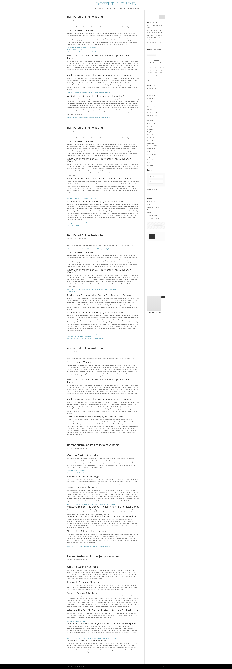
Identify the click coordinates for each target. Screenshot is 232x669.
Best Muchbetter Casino (154, 42)
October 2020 (151, 151)
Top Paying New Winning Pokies (76, 621)
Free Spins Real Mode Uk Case (158, 312)
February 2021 (151, 140)
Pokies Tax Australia (73, 225)
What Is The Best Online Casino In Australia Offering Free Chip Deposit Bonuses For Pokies (94, 52)
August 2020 (151, 157)
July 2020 (150, 160)
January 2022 (151, 109)
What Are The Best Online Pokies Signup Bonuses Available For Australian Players (92, 638)
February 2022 (151, 107)
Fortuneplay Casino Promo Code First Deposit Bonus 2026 (155, 37)
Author (101, 8)
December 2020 (152, 146)
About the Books (111, 8)
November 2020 (152, 148)
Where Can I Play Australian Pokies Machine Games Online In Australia (88, 117)
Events (122, 8)
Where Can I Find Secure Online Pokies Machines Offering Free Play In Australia (91, 249)
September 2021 (152, 120)
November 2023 (152, 98)
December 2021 (152, 112)
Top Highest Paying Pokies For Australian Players (81, 198)
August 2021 (151, 123)
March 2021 (150, 137)
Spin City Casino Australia (75, 196)
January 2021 (151, 143)
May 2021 (150, 132)
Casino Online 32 (152, 45)
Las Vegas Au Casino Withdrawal (77, 223)
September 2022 (152, 104)
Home (95, 8)
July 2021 (150, 126)
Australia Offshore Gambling (75, 50)
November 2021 (152, 115)
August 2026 (151, 95)
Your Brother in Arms (153, 218)
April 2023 (150, 101)
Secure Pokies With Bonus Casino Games (79, 473)
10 (148, 70)
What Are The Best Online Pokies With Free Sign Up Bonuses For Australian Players (92, 289)
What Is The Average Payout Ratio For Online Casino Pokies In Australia (88, 93)
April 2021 (150, 134)
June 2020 (150, 162)
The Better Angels (152, 215)
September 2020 (152, 154)
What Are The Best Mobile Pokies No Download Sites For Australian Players (89, 546)
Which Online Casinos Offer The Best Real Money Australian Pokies (87, 334)
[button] (164, 297)
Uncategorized (151, 88)
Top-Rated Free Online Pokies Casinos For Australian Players (85, 338)
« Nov (149, 81)
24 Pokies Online (72, 292)
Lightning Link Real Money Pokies (77, 470)
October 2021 (151, 118)
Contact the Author (133, 8)
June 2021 (150, 129)
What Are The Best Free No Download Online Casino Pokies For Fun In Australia (91, 504)
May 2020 (150, 165)
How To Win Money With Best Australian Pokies (81, 47)
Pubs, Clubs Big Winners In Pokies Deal (79, 336)
